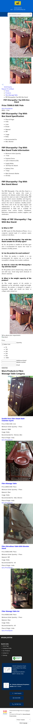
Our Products (6, 650)
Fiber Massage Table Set (10, 611)
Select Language (23, 723)
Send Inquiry (8, 87)
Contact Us (5, 653)
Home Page (6, 646)
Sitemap (5, 655)
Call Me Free (17, 704)
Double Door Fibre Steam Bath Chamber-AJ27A (13, 420)
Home (7, 91)
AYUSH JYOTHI (17, 8)
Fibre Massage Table (11, 95)
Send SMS (17, 698)
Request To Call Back (8, 89)
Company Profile (7, 648)
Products (8, 93)
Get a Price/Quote (7, 108)
